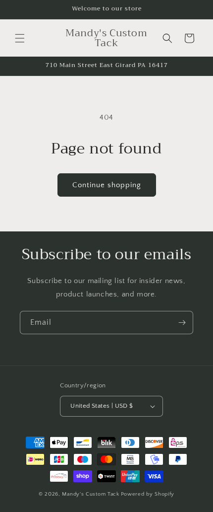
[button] (20, 38)
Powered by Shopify (148, 494)
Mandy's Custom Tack (90, 494)
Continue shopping (106, 185)
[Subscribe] (182, 322)
